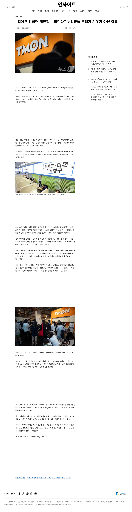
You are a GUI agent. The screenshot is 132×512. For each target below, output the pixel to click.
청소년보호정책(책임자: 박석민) (24, 505)
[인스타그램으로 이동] (27, 493)
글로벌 (89, 11)
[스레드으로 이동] (31, 493)
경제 (33, 11)
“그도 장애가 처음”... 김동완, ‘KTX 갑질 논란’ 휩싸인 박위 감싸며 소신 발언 (103, 71)
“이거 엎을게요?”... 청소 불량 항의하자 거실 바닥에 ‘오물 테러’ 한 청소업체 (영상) (103, 97)
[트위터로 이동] (23, 493)
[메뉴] (5, 11)
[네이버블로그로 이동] (35, 493)
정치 (62, 11)
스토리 (82, 11)
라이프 (40, 11)
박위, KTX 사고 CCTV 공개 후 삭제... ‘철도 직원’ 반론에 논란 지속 (104, 62)
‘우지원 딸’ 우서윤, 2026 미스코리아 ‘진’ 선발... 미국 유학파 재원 (104, 80)
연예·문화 (55, 11)
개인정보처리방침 (9, 505)
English (121, 7)
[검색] (127, 11)
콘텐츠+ (97, 11)
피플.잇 (75, 11)
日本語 (126, 7)
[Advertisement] (45, 121)
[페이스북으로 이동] (19, 493)
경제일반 (18, 16)
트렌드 (47, 11)
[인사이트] (67, 4)
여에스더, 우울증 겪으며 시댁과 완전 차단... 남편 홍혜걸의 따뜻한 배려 (104, 88)
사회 (68, 11)
